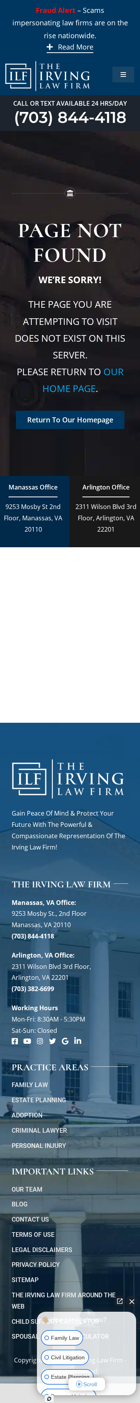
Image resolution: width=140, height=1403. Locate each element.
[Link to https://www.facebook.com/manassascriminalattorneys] (15, 1041)
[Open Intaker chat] (49, 1398)
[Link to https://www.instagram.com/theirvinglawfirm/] (40, 1041)
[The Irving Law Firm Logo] (47, 60)
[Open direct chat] (119, 1301)
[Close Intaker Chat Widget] (131, 1301)
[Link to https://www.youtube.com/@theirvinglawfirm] (27, 1041)
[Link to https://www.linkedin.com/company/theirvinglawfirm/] (77, 1041)
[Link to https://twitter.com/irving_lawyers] (52, 1041)
